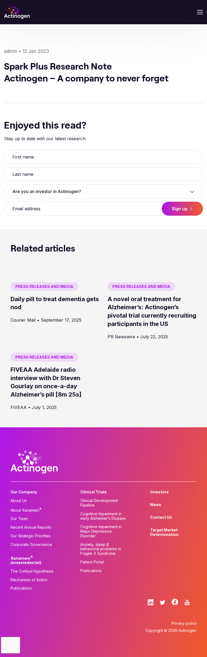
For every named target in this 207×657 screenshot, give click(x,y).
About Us (19, 500)
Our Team (19, 519)
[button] (103, 191)
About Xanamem (26, 509)
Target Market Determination (164, 532)
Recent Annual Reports (31, 527)
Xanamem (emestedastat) (26, 560)
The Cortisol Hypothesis (32, 571)
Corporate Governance (31, 544)
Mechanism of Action (29, 580)
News (155, 505)
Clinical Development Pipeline (99, 502)
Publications (21, 588)
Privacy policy (183, 623)
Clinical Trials (93, 492)
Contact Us (161, 517)
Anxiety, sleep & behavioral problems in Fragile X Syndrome (100, 549)
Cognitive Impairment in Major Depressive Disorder (101, 531)
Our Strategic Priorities (30, 536)
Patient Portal (92, 562)
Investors (159, 492)
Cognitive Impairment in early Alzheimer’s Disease (103, 516)
